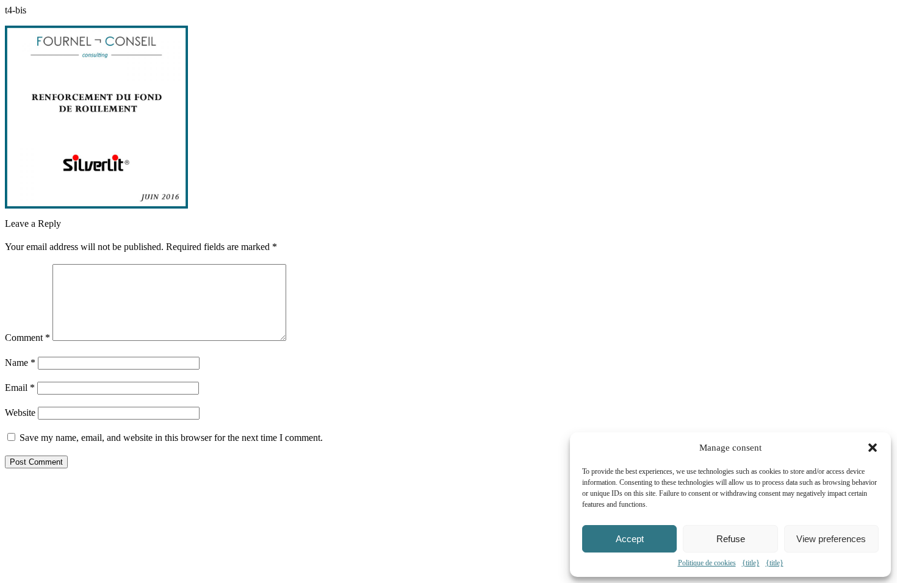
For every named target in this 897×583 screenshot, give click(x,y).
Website (20, 412)
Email (20, 387)
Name (20, 362)
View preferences (831, 539)
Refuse (730, 539)
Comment (27, 337)
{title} (751, 563)
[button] (872, 448)
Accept (630, 539)
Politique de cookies (707, 563)
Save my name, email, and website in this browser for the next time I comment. (171, 437)
